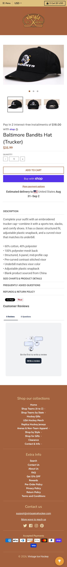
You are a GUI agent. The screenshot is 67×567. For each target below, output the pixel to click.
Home (33, 404)
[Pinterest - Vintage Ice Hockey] (42, 526)
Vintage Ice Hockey (38, 556)
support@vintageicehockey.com (33, 513)
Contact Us (33, 464)
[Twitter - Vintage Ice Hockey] (25, 526)
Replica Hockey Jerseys (33, 424)
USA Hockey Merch (33, 420)
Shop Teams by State (32, 412)
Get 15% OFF (33, 476)
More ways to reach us (33, 519)
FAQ (33, 472)
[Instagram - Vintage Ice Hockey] (36, 526)
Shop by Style (32, 432)
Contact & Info (32, 443)
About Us (33, 468)
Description (10, 211)
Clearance (33, 439)
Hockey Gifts (33, 416)
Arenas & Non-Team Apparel (32, 428)
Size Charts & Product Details (22, 278)
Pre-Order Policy (33, 484)
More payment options (33, 186)
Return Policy (33, 492)
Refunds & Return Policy (19, 291)
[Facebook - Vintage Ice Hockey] (31, 526)
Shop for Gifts (32, 436)
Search (33, 460)
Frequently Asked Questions (21, 285)
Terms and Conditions (33, 496)
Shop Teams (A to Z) (32, 408)
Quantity (7, 154)
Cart (56, 3)
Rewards (33, 480)
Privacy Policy (33, 488)
